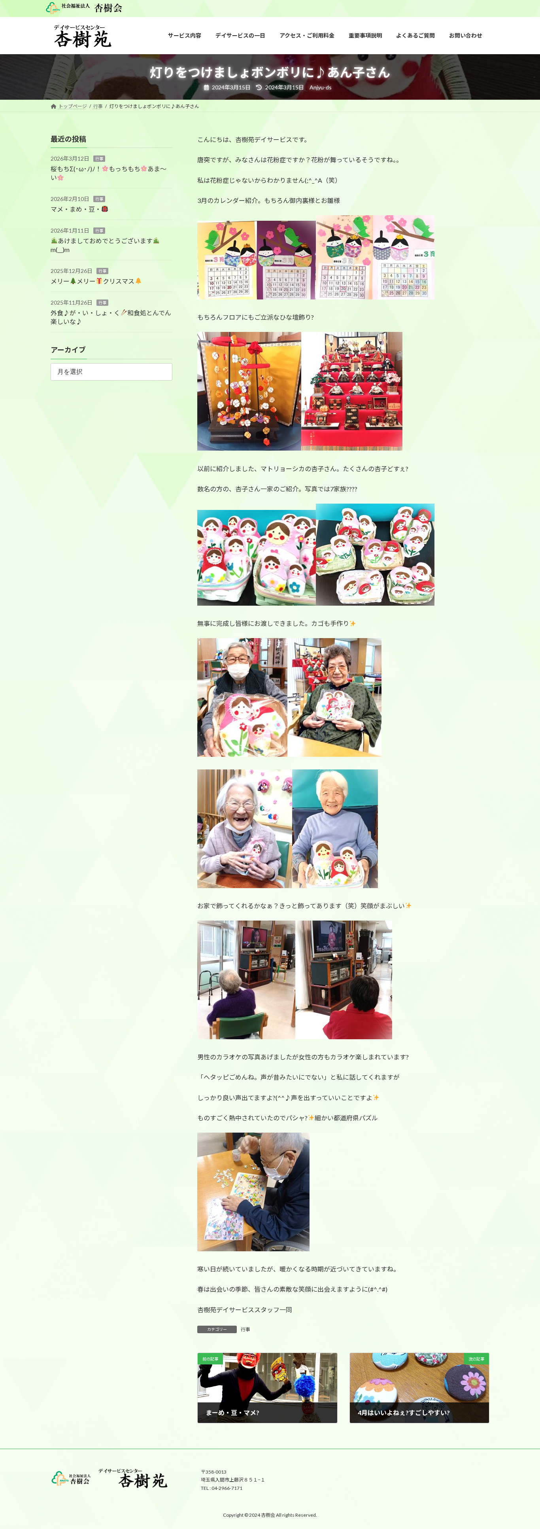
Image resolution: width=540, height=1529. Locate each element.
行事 (245, 1329)
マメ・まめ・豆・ (76, 209)
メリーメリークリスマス (92, 281)
